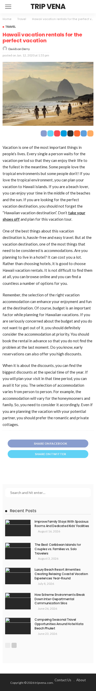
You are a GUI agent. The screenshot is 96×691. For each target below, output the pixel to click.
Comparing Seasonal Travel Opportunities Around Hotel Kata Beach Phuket (59, 623)
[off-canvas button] (8, 7)
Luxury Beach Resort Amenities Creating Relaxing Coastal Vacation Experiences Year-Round (61, 573)
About (81, 680)
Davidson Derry (19, 49)
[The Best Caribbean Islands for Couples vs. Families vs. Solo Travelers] (18, 551)
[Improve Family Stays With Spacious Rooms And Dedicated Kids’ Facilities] (18, 528)
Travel (10, 26)
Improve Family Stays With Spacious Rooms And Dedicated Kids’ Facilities (62, 523)
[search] (86, 6)
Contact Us (63, 680)
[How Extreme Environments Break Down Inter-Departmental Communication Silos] (18, 601)
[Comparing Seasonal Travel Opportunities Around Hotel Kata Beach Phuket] (18, 626)
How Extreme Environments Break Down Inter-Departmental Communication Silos (59, 599)
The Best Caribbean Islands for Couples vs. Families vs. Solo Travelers (58, 549)
